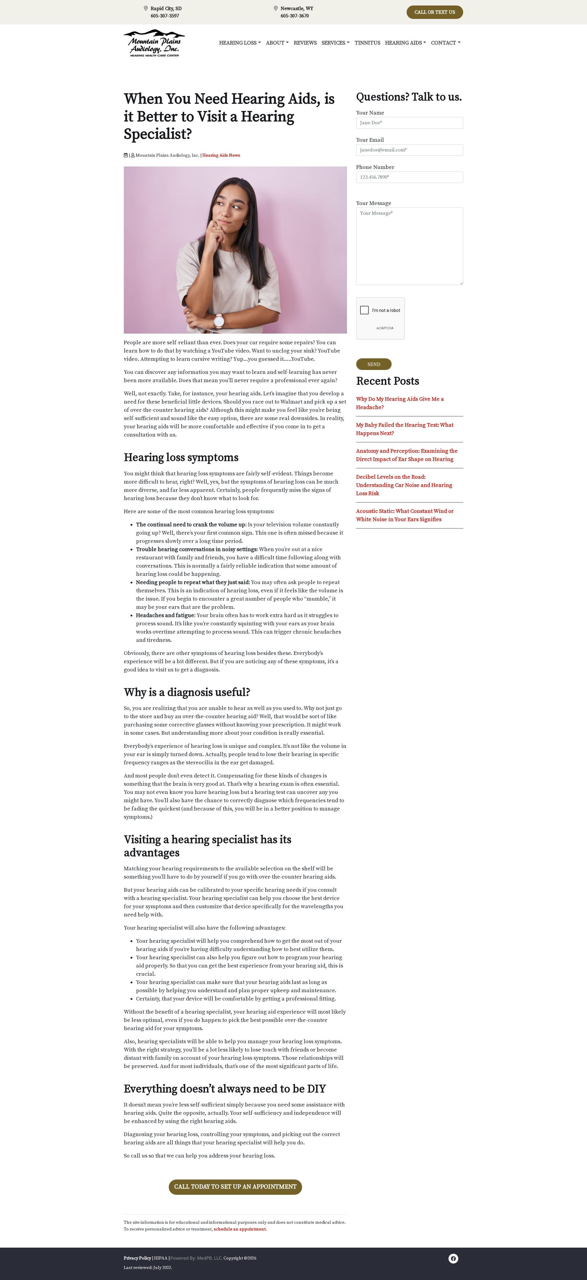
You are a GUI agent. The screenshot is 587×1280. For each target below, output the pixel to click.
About (275, 42)
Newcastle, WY (297, 8)
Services (333, 42)
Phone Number (375, 167)
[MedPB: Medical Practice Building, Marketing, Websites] (197, 1258)
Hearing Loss (238, 42)
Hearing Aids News (221, 155)
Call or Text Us (435, 12)
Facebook (453, 1259)
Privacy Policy (137, 1258)
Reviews (305, 42)
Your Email (370, 140)
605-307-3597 (165, 16)
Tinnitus (367, 42)
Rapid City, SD (166, 8)
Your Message (373, 203)
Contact (443, 42)
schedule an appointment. (240, 1229)
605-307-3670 (295, 16)
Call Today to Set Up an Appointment (235, 1187)
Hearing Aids (403, 42)
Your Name (370, 112)
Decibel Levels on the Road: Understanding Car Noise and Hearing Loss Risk (404, 485)
